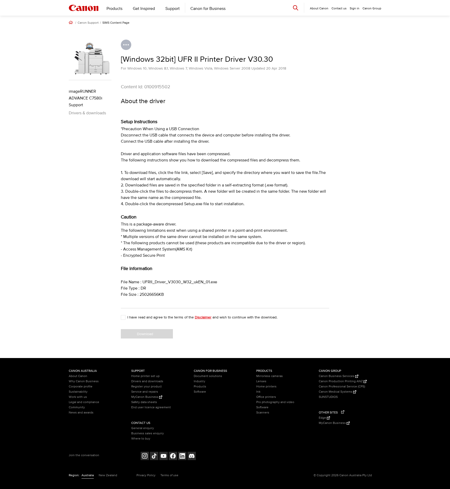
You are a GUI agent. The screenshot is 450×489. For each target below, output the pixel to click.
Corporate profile (80, 386)
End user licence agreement (151, 407)
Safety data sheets (144, 402)
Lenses (261, 381)
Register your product (146, 386)
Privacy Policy (145, 475)
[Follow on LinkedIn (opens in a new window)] (182, 456)
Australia (88, 475)
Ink (258, 392)
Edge (323, 418)
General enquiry (142, 428)
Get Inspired (144, 8)
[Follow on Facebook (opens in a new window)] (173, 456)
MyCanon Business (145, 397)
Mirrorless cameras (269, 376)
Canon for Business (208, 8)
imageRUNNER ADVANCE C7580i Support (85, 98)
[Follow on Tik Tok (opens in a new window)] (154, 456)
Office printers (266, 397)
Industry (199, 381)
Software (200, 392)
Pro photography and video (275, 402)
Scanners (262, 413)
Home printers (266, 386)
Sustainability (78, 392)
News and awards (81, 413)
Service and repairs (144, 392)
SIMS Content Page (115, 23)
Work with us (78, 397)
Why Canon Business (84, 381)
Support (172, 8)
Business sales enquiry (147, 433)
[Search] (295, 8)
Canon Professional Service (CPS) (342, 386)
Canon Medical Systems (336, 392)
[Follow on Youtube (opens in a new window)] (163, 456)
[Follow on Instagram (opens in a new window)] (145, 456)
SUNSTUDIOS (328, 397)
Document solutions (208, 376)
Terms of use (169, 475)
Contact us (339, 8)
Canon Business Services (337, 376)
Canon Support (88, 23)
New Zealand (108, 475)
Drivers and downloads (147, 381)
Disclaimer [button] (203, 317)
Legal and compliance (84, 402)
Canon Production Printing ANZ (341, 381)
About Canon (78, 376)
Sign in (354, 8)
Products (114, 8)
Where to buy (140, 439)
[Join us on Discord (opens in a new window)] (192, 456)
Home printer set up (145, 376)
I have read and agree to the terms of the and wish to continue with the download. (202, 317)
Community (77, 407)
